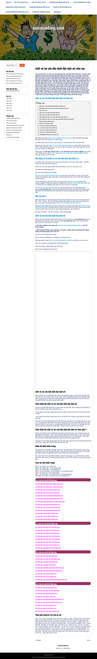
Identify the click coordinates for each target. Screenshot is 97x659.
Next (88, 640)
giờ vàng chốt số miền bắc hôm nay (41, 12)
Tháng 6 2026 (9, 98)
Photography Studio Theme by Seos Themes (56, 657)
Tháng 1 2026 (9, 110)
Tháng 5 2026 (9, 101)
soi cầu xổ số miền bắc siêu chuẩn (81, 2)
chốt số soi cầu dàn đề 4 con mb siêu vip (14, 76)
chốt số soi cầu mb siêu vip (21, 2)
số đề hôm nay (57, 12)
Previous (39, 640)
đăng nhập (62, 648)
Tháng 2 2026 (9, 108)
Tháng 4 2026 (9, 103)
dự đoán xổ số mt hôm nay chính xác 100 (16, 7)
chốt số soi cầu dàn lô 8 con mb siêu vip (14, 83)
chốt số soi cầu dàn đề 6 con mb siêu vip (14, 81)
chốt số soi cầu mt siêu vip (39, 2)
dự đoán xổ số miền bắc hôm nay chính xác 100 (17, 12)
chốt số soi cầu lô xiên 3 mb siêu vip (13, 78)
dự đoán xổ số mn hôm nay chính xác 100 (59, 2)
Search (22, 65)
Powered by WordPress (48, 655)
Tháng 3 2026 (9, 105)
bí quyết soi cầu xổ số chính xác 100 (62, 7)
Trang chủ (8, 2)
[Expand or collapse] (89, 103)
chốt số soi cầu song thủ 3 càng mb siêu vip (14, 74)
